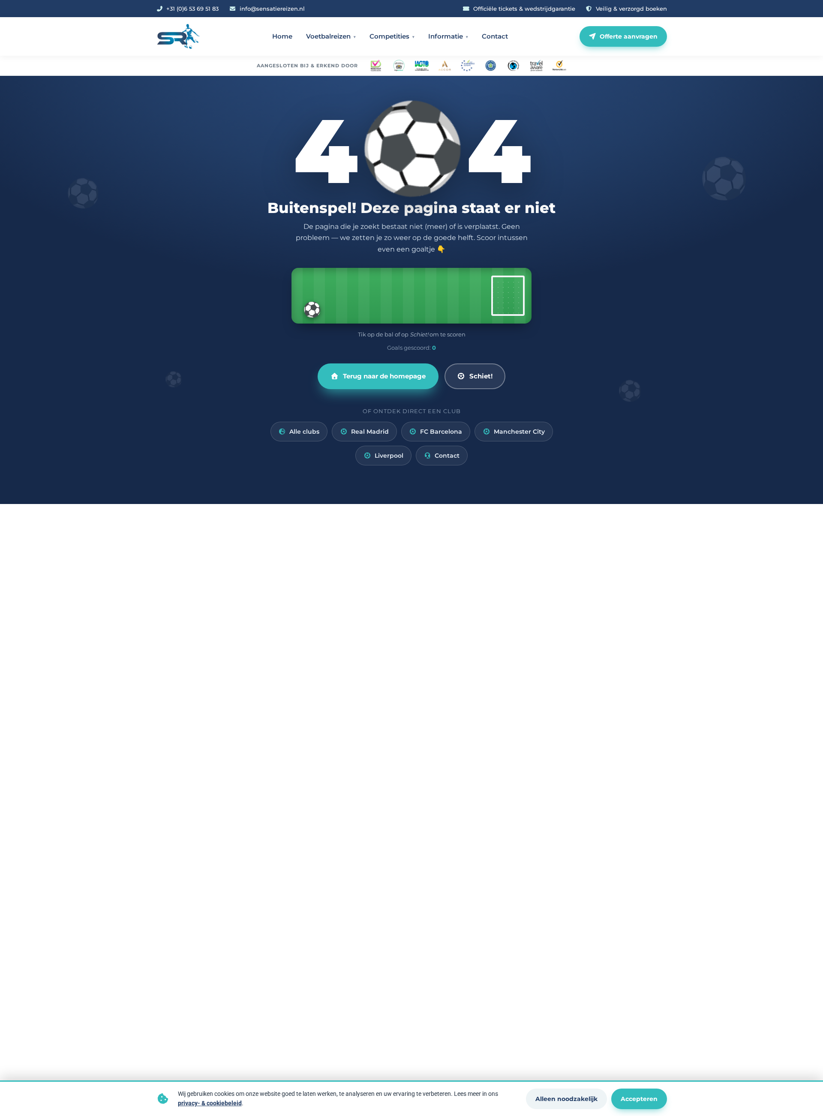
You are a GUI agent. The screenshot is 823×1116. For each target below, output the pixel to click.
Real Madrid (370, 431)
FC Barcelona (441, 431)
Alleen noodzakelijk (566, 1099)
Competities (389, 36)
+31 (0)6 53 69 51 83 (192, 8)
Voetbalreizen (328, 36)
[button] (411, 296)
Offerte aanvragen (629, 36)
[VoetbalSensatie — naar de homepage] (178, 36)
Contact (495, 36)
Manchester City (519, 431)
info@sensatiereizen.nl (272, 8)
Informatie (445, 36)
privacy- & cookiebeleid (210, 1103)
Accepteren (639, 1099)
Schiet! (481, 376)
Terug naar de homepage (384, 376)
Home (282, 36)
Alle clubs (304, 431)
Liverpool (389, 455)
